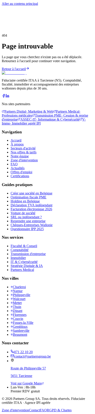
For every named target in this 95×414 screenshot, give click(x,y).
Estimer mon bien (14, 17)
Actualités (18, 168)
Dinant (17, 311)
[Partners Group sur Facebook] (4, 96)
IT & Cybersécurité (24, 262)
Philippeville (21, 295)
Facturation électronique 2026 (31, 209)
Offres (30, 17)
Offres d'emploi (21, 172)
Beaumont (20, 334)
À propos (41, 17)
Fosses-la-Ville (23, 322)
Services (7, 13)
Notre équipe (20, 156)
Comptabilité (19, 250)
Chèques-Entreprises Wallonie (32, 225)
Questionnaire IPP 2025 (27, 229)
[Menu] (6, 26)
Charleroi (19, 287)
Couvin (18, 319)
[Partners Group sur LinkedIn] (7, 96)
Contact (34, 410)
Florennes (20, 315)
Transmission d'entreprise (28, 254)
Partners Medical (22, 270)
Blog (51, 17)
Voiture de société (23, 213)
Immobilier (18, 258)
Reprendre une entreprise (28, 221)
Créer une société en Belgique (31, 193)
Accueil (7, 8)
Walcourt (19, 299)
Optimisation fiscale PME (28, 197)
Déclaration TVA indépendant (31, 205)
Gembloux (20, 326)
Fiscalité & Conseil (24, 246)
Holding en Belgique (25, 201)
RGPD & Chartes (59, 410)
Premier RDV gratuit (33, 20)
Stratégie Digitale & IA (27, 266)
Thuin (17, 307)
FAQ (14, 164)
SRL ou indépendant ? (26, 217)
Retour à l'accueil (14, 69)
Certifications (20, 176)
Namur (18, 291)
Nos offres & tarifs (23, 152)
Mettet (17, 303)
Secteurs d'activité (23, 148)
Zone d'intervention (24, 160)
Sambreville (21, 330)
